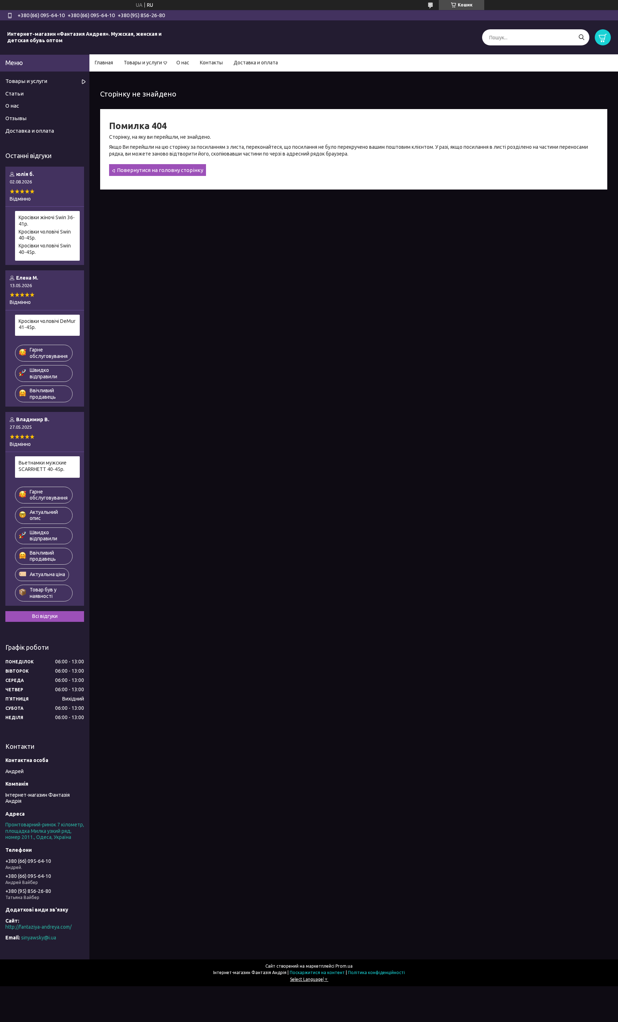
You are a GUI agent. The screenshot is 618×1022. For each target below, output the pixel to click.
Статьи (14, 93)
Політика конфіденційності (376, 972)
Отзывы (15, 118)
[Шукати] (581, 37)
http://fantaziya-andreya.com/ (38, 927)
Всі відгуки (45, 616)
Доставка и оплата (256, 62)
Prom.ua (344, 966)
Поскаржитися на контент (317, 972)
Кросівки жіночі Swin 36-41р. (47, 221)
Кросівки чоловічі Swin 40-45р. (45, 235)
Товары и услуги (143, 62)
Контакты (211, 62)
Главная (104, 62)
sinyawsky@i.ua (38, 937)
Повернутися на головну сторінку (160, 170)
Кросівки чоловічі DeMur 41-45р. (47, 324)
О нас (182, 62)
